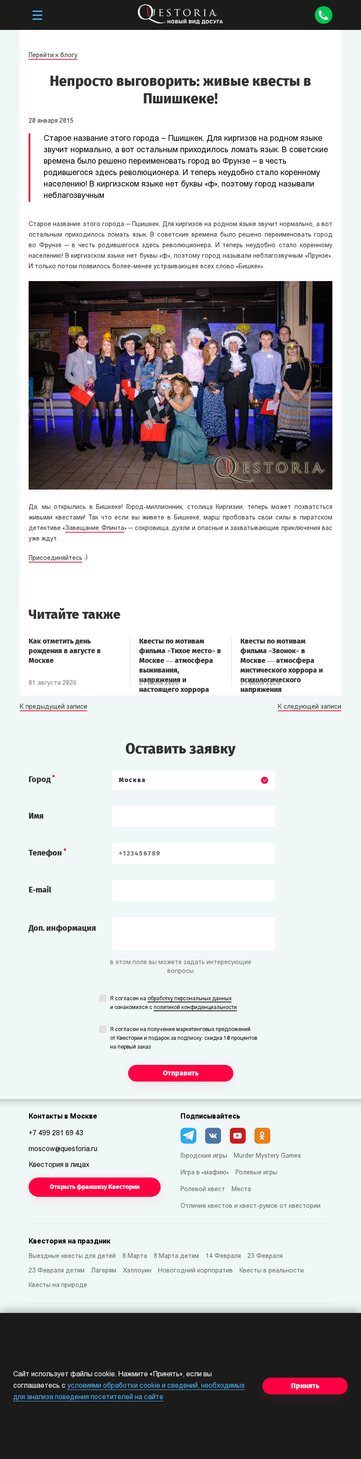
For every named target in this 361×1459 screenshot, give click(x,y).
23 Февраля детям (57, 1271)
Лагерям (103, 1271)
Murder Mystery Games (267, 1156)
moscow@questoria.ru (63, 1149)
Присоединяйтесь (55, 558)
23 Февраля (265, 1256)
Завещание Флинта (94, 528)
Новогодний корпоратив (195, 1271)
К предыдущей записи (53, 707)
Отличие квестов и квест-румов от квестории (250, 1206)
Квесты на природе (58, 1285)
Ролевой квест (202, 1189)
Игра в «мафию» (204, 1173)
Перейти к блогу (53, 55)
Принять (305, 1386)
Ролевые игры (256, 1173)
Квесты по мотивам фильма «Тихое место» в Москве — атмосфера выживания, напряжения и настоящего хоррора (180, 655)
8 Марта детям (176, 1256)
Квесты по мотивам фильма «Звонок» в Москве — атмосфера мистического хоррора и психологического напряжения (281, 655)
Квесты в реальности (271, 1271)
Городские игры (203, 1156)
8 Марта (134, 1256)
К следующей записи (309, 707)
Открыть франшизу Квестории (95, 1187)
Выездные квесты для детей (72, 1256)
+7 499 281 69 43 (56, 1133)
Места (241, 1189)
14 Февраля (223, 1256)
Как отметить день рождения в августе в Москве (65, 651)
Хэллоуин (137, 1271)
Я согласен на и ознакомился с (173, 1003)
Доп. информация (62, 928)
